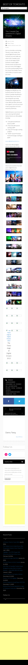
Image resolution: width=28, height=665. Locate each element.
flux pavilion (19, 387)
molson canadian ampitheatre (13, 391)
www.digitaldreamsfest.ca (12, 141)
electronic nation (12, 386)
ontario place (9, 393)
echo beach (18, 384)
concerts (9, 45)
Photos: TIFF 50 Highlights (10, 578)
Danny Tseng (10, 43)
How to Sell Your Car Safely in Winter (13, 574)
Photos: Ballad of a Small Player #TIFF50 (14, 582)
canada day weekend (10, 382)
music (17, 45)
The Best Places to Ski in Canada (11, 562)
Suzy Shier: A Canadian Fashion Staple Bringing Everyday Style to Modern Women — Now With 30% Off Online (13, 568)
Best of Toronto (14, 4)
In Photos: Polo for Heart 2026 (11, 542)
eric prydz (8, 387)
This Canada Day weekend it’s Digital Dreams (13, 33)
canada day (10, 379)
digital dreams (9, 384)
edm (7, 386)
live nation (8, 390)
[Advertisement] (16, 495)
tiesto (14, 393)
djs (14, 384)
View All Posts (19, 436)
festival (13, 45)
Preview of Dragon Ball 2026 (10, 558)
